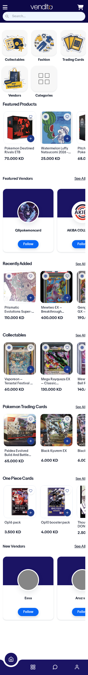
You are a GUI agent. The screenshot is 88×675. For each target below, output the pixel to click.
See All (79, 178)
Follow (28, 244)
